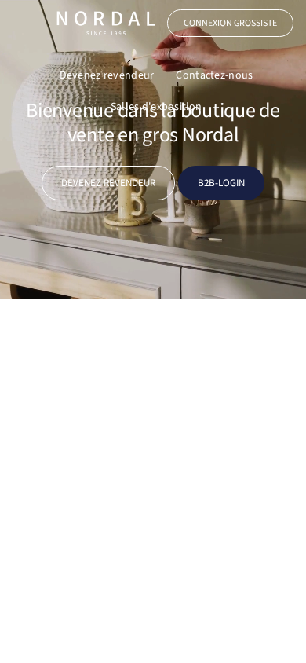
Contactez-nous (214, 75)
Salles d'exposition (156, 107)
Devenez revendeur (107, 75)
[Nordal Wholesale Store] (106, 23)
